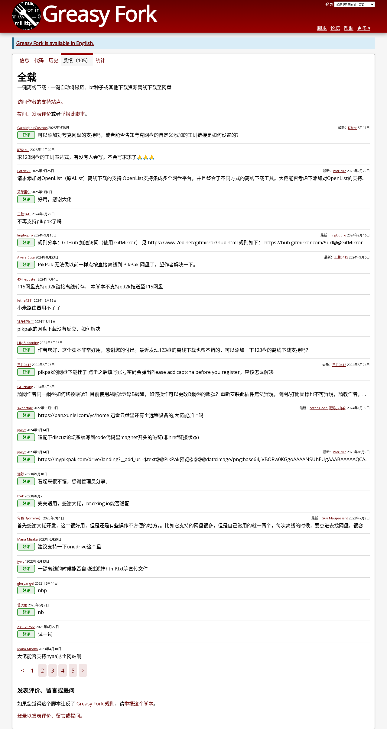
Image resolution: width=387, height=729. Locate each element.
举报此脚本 (73, 114)
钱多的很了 (25, 321)
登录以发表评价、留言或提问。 (51, 715)
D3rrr (352, 127)
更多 (362, 28)
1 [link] (32, 670)
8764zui (23, 149)
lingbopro (25, 235)
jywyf (21, 430)
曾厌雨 (22, 605)
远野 (20, 474)
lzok (20, 496)
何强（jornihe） (29, 518)
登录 (329, 4)
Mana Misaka (27, 539)
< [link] (22, 670)
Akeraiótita (26, 257)
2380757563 (26, 627)
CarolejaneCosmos (32, 127)
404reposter (27, 279)
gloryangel (25, 583)
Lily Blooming (28, 342)
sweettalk (25, 408)
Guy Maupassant (334, 518)
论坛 (335, 28)
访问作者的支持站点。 (41, 101)
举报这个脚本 (138, 703)
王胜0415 (24, 214)
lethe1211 (25, 300)
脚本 (322, 28)
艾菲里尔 (24, 192)
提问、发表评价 (34, 114)
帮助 (348, 28)
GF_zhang (25, 386)
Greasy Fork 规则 (95, 703)
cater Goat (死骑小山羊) (328, 408)
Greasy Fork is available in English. (55, 43)
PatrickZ (24, 171)
